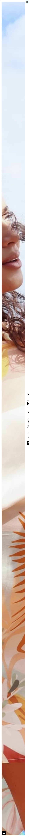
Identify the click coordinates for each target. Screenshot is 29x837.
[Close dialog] (27, 2)
